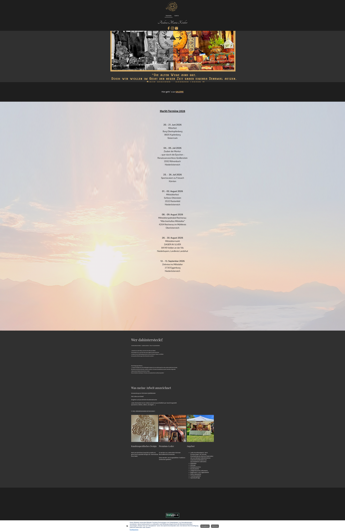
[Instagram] (172, 28)
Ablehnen (215, 526)
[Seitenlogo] (172, 6)
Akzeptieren (205, 526)
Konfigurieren (134, 529)
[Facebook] (168, 28)
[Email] (176, 28)
